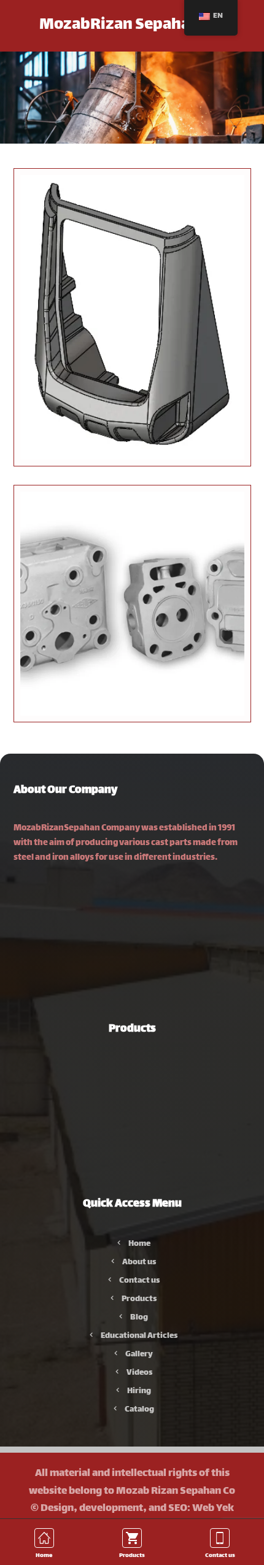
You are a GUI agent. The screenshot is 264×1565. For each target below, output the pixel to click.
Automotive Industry (139, 1087)
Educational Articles (139, 1336)
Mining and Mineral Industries (139, 1124)
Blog (139, 1317)
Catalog (139, 1409)
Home (139, 1244)
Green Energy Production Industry (139, 1106)
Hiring (139, 1391)
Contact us (139, 1280)
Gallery (139, 1354)
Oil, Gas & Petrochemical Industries (139, 1142)
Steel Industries (139, 1069)
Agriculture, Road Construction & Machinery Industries (139, 1179)
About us (139, 1262)
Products (139, 1299)
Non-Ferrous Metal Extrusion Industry (139, 1161)
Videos (139, 1373)
